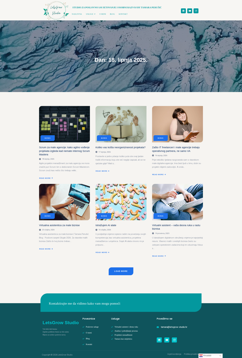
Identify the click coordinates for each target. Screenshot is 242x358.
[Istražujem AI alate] (121, 202)
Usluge (89, 14)
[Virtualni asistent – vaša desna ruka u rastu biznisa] (177, 202)
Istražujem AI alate (106, 225)
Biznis (48, 138)
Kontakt (123, 14)
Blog (112, 14)
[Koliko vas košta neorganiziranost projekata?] (121, 124)
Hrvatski (207, 355)
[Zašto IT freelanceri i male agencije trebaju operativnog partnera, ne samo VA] (177, 124)
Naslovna (77, 14)
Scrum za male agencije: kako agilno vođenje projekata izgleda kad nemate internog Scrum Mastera (64, 151)
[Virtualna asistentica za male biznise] (64, 202)
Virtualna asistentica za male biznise (59, 225)
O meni (102, 14)
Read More (45, 178)
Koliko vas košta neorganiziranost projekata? (121, 147)
